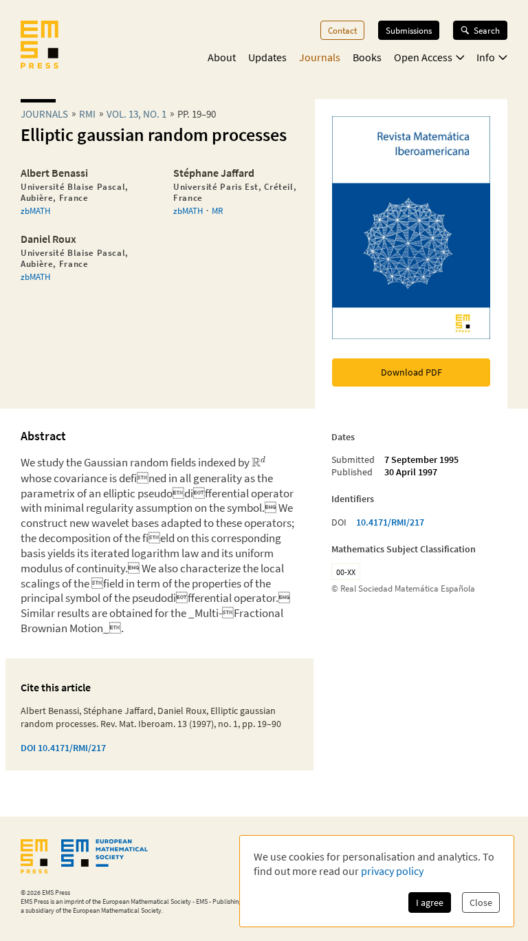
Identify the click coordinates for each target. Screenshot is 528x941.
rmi (87, 113)
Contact (342, 30)
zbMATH (35, 210)
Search (487, 30)
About (222, 57)
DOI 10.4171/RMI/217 (63, 748)
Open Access (423, 57)
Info (485, 57)
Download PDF (411, 372)
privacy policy (392, 871)
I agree (429, 902)
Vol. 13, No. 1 (136, 113)
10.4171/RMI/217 (390, 522)
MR (217, 210)
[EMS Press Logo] (39, 46)
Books (367, 57)
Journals (319, 57)
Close (481, 902)
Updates (267, 57)
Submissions (409, 30)
